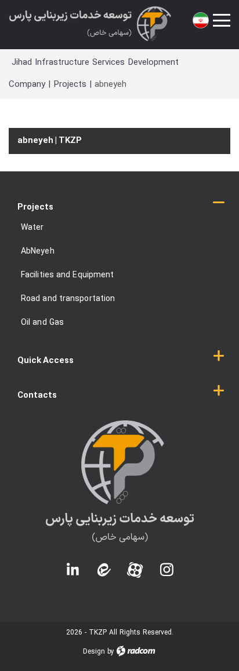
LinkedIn (72, 567)
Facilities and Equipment (67, 275)
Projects (69, 84)
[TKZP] (90, 24)
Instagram (166, 560)
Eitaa (104, 560)
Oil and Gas (42, 323)
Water (32, 228)
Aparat (135, 560)
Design (94, 652)
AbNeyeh (38, 251)
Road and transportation (68, 299)
